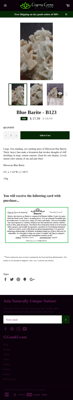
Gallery (7, 364)
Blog (5, 344)
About (6, 354)
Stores (6, 359)
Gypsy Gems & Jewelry (20, 389)
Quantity (8, 127)
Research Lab (9, 379)
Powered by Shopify (38, 389)
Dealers (7, 374)
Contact (7, 369)
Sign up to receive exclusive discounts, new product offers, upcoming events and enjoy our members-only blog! (31, 310)
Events (6, 349)
